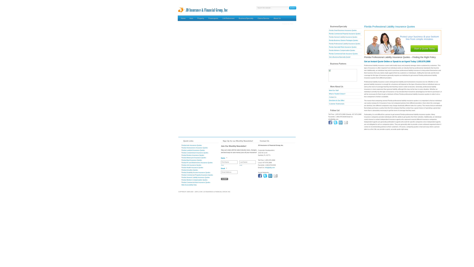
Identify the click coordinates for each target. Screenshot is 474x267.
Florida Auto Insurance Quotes (191, 145)
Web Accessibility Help (189, 185)
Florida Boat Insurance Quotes (191, 160)
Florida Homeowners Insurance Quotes (194, 148)
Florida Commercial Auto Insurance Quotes (343, 54)
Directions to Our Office (336, 100)
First (222, 165)
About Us (276, 18)
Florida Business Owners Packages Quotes (343, 40)
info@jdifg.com (270, 167)
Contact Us (332, 97)
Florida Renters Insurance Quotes (192, 155)
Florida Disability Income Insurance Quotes (195, 172)
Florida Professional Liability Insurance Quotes (344, 44)
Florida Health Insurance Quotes (192, 167)
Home (183, 18)
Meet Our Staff (333, 90)
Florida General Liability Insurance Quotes (343, 37)
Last (240, 165)
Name (224, 158)
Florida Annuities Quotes (189, 170)
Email (224, 168)
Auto (190, 18)
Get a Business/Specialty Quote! (339, 57)
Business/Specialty (245, 18)
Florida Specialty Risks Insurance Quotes (342, 47)
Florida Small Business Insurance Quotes (343, 30)
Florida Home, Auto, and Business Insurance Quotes (203, 8)
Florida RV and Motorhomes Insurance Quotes (197, 163)
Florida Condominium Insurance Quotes (194, 153)
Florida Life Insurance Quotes (191, 165)
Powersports (212, 18)
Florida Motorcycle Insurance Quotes (193, 158)
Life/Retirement (227, 18)
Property (200, 18)
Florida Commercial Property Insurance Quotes (344, 34)
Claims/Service (262, 18)
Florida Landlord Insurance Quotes (193, 150)
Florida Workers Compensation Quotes (342, 50)
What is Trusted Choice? (337, 94)
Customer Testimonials (336, 104)
